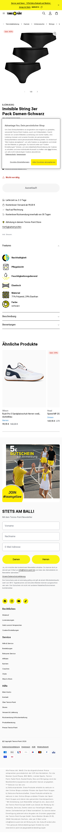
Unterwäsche (39, 24)
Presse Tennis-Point (9, 728)
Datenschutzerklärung (11, 747)
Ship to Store (7, 679)
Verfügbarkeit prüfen (11, 227)
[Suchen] (44, 13)
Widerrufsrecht (43, 747)
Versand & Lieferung (10, 712)
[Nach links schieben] (24, 91)
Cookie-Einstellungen (10, 630)
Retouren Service (8, 654)
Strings (51, 24)
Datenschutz (10, 154)
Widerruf (5, 615)
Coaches (5, 669)
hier (49, 149)
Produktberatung (8, 722)
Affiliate (5, 659)
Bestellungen (7, 648)
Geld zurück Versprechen (12, 625)
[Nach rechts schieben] (37, 91)
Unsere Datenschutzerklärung (14, 576)
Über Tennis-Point (9, 702)
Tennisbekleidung (12, 24)
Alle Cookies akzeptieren (44, 162)
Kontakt (5, 697)
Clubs (4, 674)
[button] (4, 13)
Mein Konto (6, 692)
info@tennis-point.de (27, 570)
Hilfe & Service (7, 643)
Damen (26, 24)
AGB (33, 747)
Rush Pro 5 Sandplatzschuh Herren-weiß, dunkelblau (21, 415)
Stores (4, 707)
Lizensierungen (8, 620)
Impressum (25, 747)
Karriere (5, 664)
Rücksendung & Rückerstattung (14, 717)
